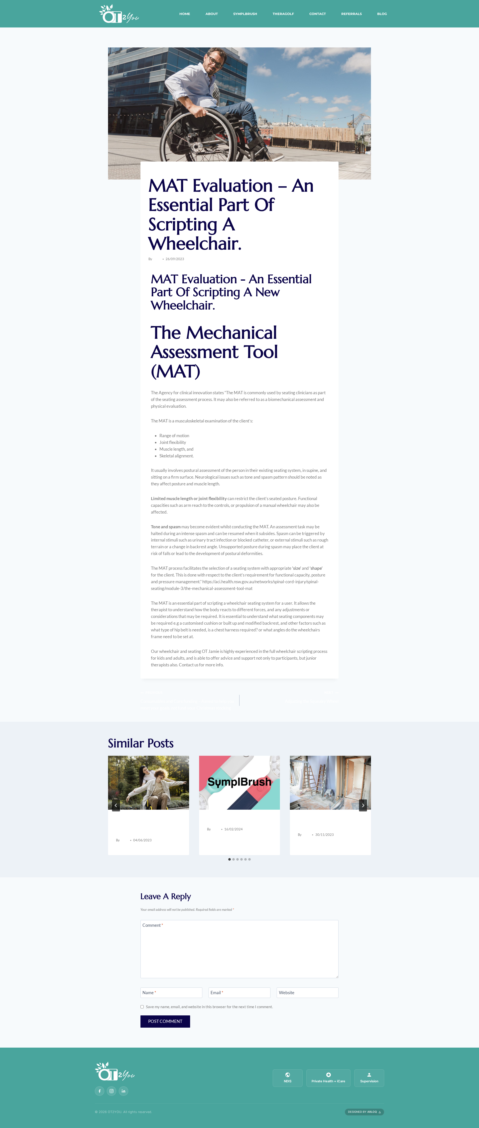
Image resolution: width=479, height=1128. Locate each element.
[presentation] (148, 783)
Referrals (351, 14)
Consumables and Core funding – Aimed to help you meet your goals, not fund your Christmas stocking (187, 700)
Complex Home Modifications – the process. (329, 823)
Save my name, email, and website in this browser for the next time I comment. (209, 1006)
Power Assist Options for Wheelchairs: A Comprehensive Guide (143, 825)
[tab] (229, 859)
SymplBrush (245, 14)
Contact (317, 14)
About (212, 14)
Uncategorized (162, 172)
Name (149, 992)
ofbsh (157, 259)
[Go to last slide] (116, 805)
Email (217, 992)
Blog (382, 14)
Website (286, 992)
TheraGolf (283, 14)
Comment (152, 925)
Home (184, 14)
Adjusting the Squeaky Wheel (312, 697)
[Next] (363, 805)
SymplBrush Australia (230, 820)
